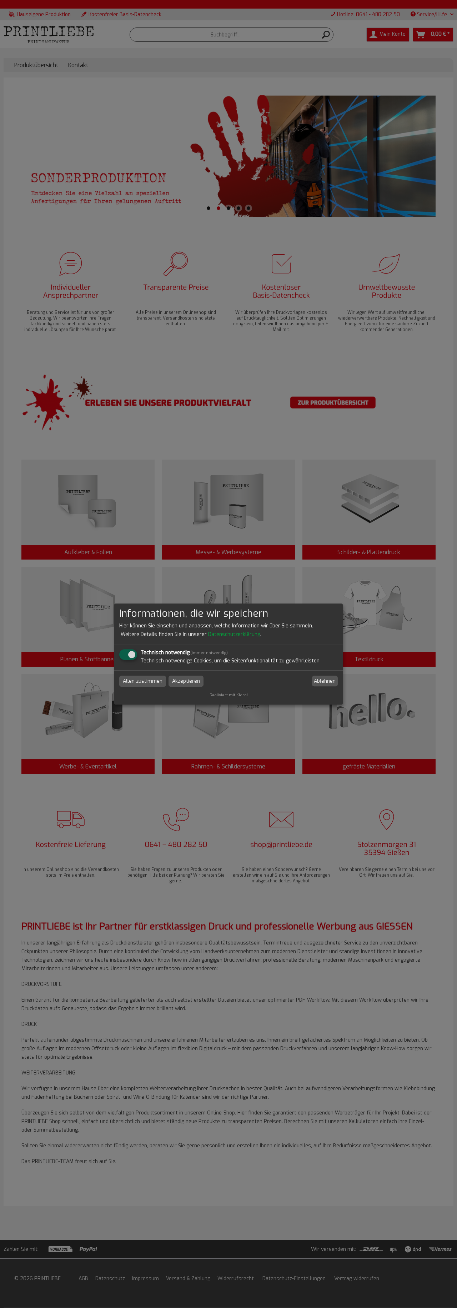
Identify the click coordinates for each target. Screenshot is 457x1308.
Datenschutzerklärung (234, 634)
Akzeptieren (186, 681)
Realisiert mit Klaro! (229, 695)
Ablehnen (325, 681)
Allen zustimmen (142, 681)
